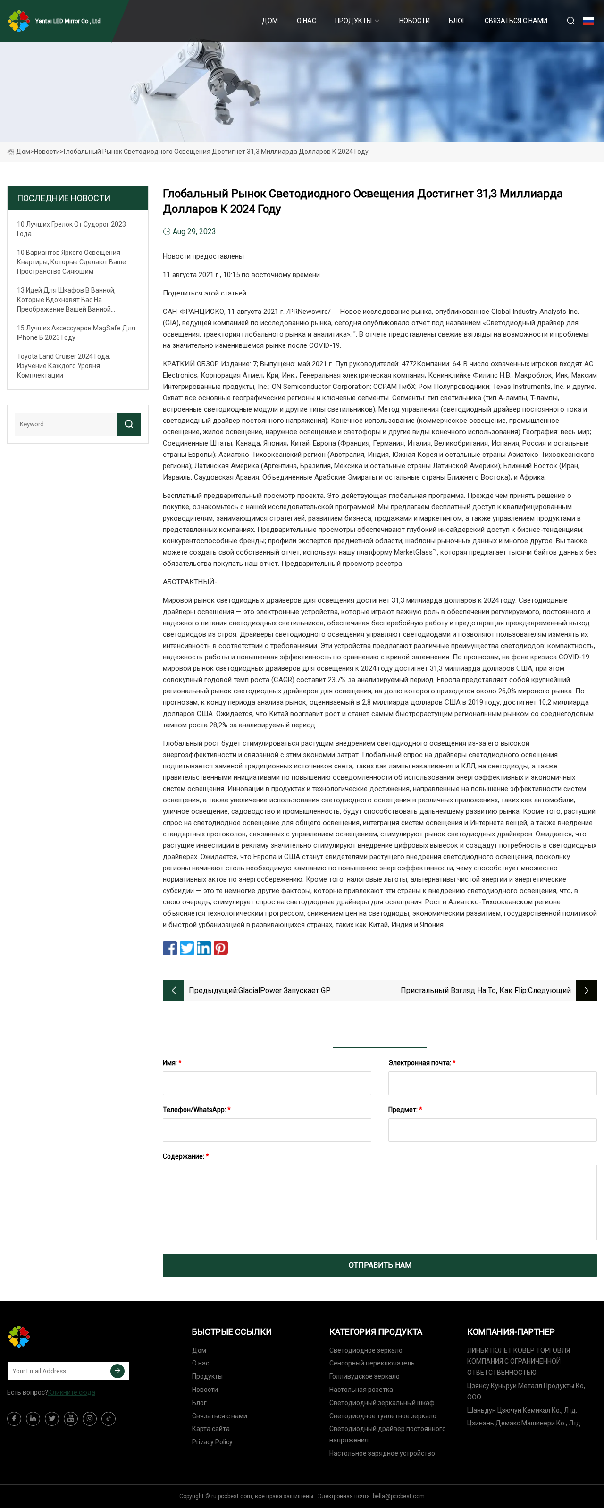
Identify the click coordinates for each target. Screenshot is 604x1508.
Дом (270, 21)
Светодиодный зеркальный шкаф (382, 1403)
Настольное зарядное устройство (382, 1453)
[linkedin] (33, 1419)
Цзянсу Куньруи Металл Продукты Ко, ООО (526, 1391)
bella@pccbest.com (399, 1496)
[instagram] (90, 1419)
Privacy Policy (212, 1442)
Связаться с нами (516, 21)
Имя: (172, 1063)
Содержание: (186, 1156)
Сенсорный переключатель (372, 1363)
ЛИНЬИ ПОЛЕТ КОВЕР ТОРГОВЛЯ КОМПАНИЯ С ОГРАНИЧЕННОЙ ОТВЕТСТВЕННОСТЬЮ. (518, 1362)
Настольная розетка (361, 1389)
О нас (306, 21)
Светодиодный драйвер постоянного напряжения (387, 1434)
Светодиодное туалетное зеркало (382, 1416)
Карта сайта (211, 1428)
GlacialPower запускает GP (284, 990)
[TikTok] (108, 1419)
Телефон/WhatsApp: (197, 1109)
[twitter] (52, 1419)
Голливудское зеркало (364, 1376)
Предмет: (405, 1109)
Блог (457, 21)
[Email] (117, 1371)
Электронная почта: (422, 1063)
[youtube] (71, 1419)
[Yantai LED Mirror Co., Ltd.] (54, 1336)
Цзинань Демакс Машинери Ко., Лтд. (524, 1423)
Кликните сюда (71, 1392)
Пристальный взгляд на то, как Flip (464, 990)
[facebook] (14, 1419)
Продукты (353, 21)
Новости (414, 21)
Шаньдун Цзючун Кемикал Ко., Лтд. (522, 1410)
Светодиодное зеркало (366, 1350)
